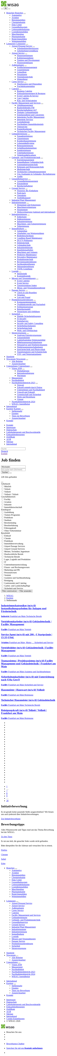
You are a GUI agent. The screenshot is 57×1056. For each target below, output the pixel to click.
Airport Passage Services (14, 546)
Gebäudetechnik (24, 245)
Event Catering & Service (27, 96)
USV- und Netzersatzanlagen (29, 354)
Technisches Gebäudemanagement (31, 172)
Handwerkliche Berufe (13, 554)
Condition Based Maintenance (29, 238)
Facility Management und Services (26, 103)
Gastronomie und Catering (15, 583)
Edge (3, 863)
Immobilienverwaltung (13, 543)
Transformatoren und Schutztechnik (32, 352)
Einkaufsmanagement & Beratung (31, 93)
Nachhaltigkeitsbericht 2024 (23, 402)
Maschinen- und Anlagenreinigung (31, 224)
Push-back (21, 193)
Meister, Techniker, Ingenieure (17, 551)
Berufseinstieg (10, 523)
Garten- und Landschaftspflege (17, 586)
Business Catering (24, 91)
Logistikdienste (23, 122)
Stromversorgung (19, 333)
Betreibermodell (23, 309)
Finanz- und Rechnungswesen (17, 567)
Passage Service (18, 290)
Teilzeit (7, 489)
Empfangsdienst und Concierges (30, 115)
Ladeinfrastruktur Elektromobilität (31, 340)
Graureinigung (23, 70)
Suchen (5, 472)
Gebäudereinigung (19, 134)
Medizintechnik (23, 169)
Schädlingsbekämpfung (27, 148)
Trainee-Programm (12, 515)
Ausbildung (9, 512)
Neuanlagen (22, 74)
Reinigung (8, 580)
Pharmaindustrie (18, 36)
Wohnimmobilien (19, 41)
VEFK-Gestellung (24, 269)
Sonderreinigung (24, 150)
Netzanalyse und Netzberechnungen (32, 345)
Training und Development (28, 60)
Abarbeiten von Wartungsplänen (30, 233)
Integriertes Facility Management (30, 117)
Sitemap (9, 442)
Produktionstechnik (25, 259)
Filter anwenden (25, 591)
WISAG (9, 596)
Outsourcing (22, 127)
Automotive (17, 15)
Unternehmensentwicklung (15, 565)
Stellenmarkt (17, 411)
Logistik (15, 271)
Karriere (9, 409)
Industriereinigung (19, 214)
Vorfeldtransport (23, 198)
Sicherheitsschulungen (26, 326)
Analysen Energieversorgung (29, 335)
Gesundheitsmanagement (27, 181)
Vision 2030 (17, 368)
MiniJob (7, 486)
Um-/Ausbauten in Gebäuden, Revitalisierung (36, 174)
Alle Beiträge (17, 361)
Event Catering (23, 281)
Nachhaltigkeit (18, 380)
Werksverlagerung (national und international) (36, 212)
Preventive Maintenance (27, 257)
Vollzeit (7, 492)
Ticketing (21, 295)
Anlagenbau (22, 231)
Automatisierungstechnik (27, 164)
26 (7, 801)
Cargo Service (18, 81)
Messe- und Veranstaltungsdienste (31, 288)
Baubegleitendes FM (25, 108)
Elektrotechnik (23, 243)
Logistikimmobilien (20, 32)
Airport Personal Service (22, 46)
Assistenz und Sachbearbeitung (17, 578)
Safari (3, 859)
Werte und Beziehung (26, 397)
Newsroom (11, 359)
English (4, 454)
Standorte (10, 356)
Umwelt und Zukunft (26, 392)
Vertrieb (7, 575)
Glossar (20, 399)
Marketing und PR (12, 570)
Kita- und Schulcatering (27, 100)
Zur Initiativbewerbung (10, 819)
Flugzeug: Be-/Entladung (27, 191)
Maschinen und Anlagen (27, 252)
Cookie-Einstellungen (15, 1019)
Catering (15, 89)
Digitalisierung (23, 371)
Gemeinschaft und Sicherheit (29, 394)
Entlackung (22, 217)
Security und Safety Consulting (30, 323)
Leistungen (11, 44)
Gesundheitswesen (19, 27)
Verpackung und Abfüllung (28, 311)
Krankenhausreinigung (26, 141)
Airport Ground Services (14, 549)
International (11, 406)
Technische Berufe (12, 557)
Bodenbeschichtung (25, 236)
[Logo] (10, 5)
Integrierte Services (25, 119)
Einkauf (7, 536)
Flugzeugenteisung (25, 63)
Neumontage (22, 209)
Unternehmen (12, 366)
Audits (20, 176)
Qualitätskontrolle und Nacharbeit (31, 304)
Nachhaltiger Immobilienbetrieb (30, 124)
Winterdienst (22, 79)
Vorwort (20, 385)
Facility (7, 499)
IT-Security (21, 319)
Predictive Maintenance (27, 255)
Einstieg (15, 413)
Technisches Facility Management (31, 131)
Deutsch (4, 451)
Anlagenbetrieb (23, 338)
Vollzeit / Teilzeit (11, 494)
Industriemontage (19, 202)
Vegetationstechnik (25, 77)
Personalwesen (10, 572)
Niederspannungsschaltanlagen (30, 347)
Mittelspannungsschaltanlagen (29, 342)
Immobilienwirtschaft (13, 507)
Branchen (10, 13)
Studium (7, 520)
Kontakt (9, 420)
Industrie (8, 505)
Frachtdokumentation (26, 86)
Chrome (4, 854)
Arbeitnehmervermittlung (27, 51)
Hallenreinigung (23, 219)
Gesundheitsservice (20, 179)
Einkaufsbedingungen (15, 434)
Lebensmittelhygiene (25, 143)
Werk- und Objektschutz (27, 330)
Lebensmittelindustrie (21, 29)
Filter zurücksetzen (9, 591)
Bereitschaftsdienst (25, 186)
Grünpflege (22, 72)
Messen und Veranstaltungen (24, 278)
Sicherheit (16, 314)
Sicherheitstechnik (24, 328)
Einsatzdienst (22, 183)
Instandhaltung (18, 228)
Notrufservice (22, 321)
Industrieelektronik (25, 247)
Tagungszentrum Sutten (27, 285)
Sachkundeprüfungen (26, 264)
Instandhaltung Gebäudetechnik (30, 162)
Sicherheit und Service (13, 588)
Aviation (15, 17)
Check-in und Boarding (27, 292)
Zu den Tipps (6, 837)
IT (5, 562)
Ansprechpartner (19, 364)
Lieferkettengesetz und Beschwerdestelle (23, 432)
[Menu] (2, 8)
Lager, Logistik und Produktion (17, 559)
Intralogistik (22, 273)
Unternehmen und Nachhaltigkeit (31, 390)
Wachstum (21, 375)
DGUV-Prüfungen (25, 240)
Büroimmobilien (18, 20)
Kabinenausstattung (25, 58)
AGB (8, 439)
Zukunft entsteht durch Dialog (29, 387)
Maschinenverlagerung (26, 207)
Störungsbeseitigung (25, 266)
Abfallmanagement (25, 105)
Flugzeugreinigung (25, 55)
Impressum (11, 427)
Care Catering (23, 98)
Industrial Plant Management (24, 200)
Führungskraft (10, 528)
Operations (21, 195)
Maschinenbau (18, 34)
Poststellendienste (24, 129)
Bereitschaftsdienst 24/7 (27, 110)
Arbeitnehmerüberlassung (27, 48)
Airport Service (18, 53)
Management (17, 378)
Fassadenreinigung (25, 136)
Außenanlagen (18, 65)
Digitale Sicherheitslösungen (29, 316)
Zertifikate (10, 437)
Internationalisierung (25, 373)
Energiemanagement (25, 160)
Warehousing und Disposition (29, 84)
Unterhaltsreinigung (25, 153)
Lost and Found (23, 297)
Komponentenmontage (26, 302)
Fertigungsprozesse (25, 307)
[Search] (9, 8)
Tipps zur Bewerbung (21, 416)
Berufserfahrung (11, 525)
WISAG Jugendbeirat (21, 404)
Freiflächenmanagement (27, 67)
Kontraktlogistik (23, 276)
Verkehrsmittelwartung (26, 155)
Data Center (17, 25)
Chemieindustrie (18, 22)
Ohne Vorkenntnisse (12, 531)
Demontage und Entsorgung (29, 205)
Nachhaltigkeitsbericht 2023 (23, 383)
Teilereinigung (23, 226)
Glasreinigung (23, 138)
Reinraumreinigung (25, 145)
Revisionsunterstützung (26, 262)
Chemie (7, 538)
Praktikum (8, 517)
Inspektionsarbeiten (25, 250)
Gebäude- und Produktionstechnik (26, 157)
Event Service (23, 283)
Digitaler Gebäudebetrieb (27, 112)
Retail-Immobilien (19, 39)
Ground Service (18, 188)
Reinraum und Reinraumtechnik (30, 167)
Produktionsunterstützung (22, 300)
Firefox (4, 850)
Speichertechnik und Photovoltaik (31, 349)
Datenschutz (11, 430)
